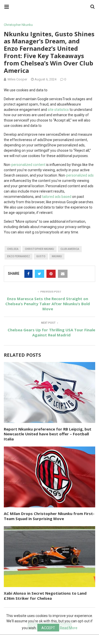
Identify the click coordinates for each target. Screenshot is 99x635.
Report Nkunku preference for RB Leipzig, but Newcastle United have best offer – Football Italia (47, 433)
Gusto (40, 256)
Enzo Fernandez (18, 256)
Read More (68, 628)
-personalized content (27, 165)
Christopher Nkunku (18, 25)
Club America (69, 249)
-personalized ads (79, 175)
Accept (48, 628)
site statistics (58, 110)
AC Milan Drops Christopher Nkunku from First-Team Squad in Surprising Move (49, 516)
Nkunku (57, 256)
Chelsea (13, 249)
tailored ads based (56, 197)
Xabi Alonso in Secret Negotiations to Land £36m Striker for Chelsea (45, 596)
